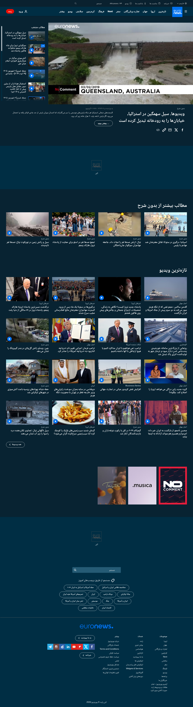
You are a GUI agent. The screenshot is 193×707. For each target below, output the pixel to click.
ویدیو (70, 11)
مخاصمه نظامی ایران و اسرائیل (114, 587)
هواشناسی (139, 649)
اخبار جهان (183, 303)
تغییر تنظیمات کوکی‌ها (111, 672)
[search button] (75, 3)
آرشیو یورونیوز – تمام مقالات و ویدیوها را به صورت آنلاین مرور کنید (159, 687)
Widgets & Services (134, 668)
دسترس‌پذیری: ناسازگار (110, 668)
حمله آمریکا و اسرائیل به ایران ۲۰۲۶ (80, 587)
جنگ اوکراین (125, 594)
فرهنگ (101, 11)
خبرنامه (88, 655)
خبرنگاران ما (163, 680)
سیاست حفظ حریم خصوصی (108, 657)
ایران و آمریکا (122, 601)
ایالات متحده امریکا (133, 344)
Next (110, 11)
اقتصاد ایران (106, 608)
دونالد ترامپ (108, 594)
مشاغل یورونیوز (113, 664)
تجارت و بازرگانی (131, 11)
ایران (93, 386)
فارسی (181, 3)
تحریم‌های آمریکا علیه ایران (73, 594)
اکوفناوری (183, 344)
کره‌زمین (90, 11)
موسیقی (94, 601)
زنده (10, 11)
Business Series (133, 386)
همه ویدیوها (16, 444)
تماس (117, 661)
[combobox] (89, 3)
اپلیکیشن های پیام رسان (134, 664)
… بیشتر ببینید (103, 123)
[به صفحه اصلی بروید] (177, 12)
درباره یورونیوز (113, 641)
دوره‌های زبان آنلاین (136, 676)
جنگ (107, 601)
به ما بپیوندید (138, 657)
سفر (118, 11)
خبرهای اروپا (136, 303)
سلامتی (79, 11)
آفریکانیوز (139, 672)
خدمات (140, 636)
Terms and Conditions (109, 649)
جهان (145, 11)
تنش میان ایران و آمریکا (74, 601)
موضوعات (163, 636)
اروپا (153, 11)
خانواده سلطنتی (88, 608)
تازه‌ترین (162, 11)
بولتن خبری (139, 645)
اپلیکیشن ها (139, 661)
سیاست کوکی (114, 653)
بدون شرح (183, 239)
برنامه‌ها (164, 676)
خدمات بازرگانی (113, 645)
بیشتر (117, 636)
